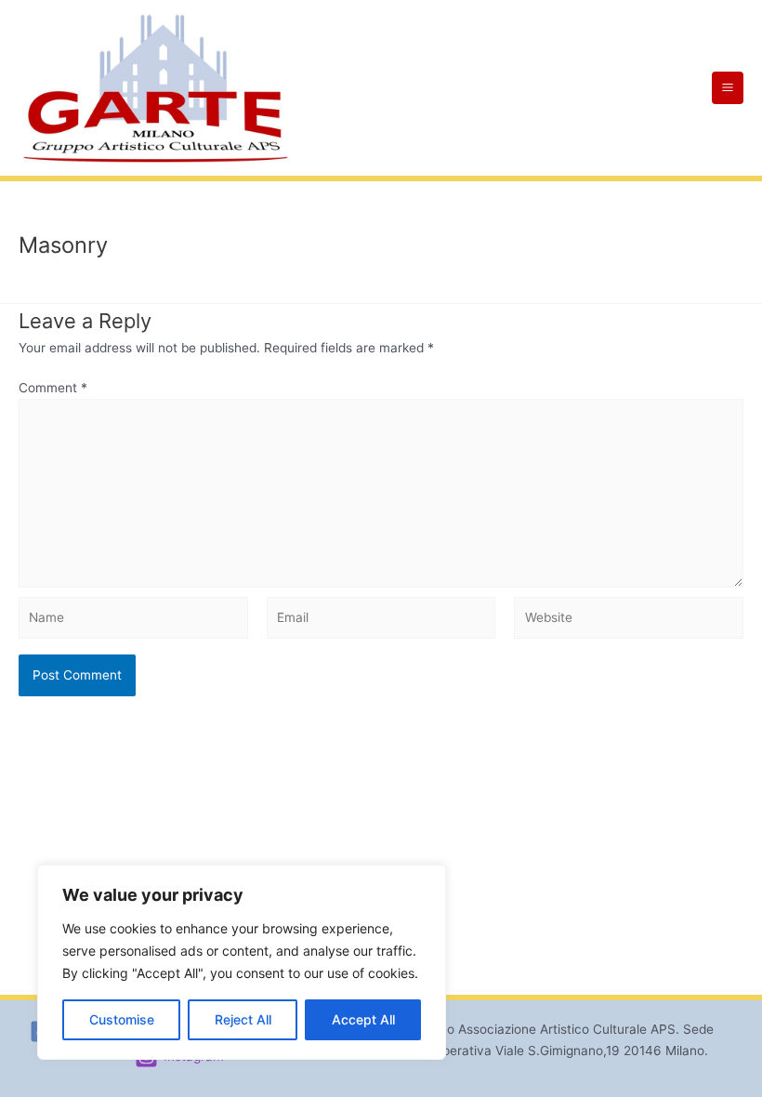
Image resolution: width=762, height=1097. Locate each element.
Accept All (363, 1019)
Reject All (243, 1019)
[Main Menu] (728, 88)
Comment (53, 387)
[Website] (628, 621)
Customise (121, 1019)
